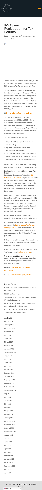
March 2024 (8, 369)
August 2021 (8, 469)
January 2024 (9, 376)
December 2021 (9, 462)
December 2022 (9, 421)
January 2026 (9, 325)
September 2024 (10, 352)
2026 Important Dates (12, 294)
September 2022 (10, 431)
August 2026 (8, 321)
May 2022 (7, 445)
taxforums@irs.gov (24, 252)
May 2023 (7, 404)
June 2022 (8, 442)
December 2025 (9, 328)
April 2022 (8, 449)
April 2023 (8, 407)
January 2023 (9, 418)
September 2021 (10, 466)
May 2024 (7, 366)
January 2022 (9, 459)
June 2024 (8, 363)
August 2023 (8, 394)
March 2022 (8, 452)
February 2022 (9, 456)
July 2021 (7, 473)
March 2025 (8, 342)
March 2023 (8, 411)
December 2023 (9, 380)
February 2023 (9, 414)
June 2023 (8, 400)
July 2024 (7, 359)
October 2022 (9, 428)
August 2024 (8, 356)
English (8, 488)
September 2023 (10, 390)
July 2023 (7, 397)
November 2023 (9, 383)
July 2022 (7, 438)
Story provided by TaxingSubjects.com (19, 274)
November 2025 (9, 332)
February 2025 (9, 345)
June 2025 (8, 339)
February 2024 (9, 373)
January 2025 (9, 349)
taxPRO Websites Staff (14, 36)
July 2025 (7, 335)
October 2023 (9, 387)
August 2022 (8, 435)
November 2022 (9, 425)
